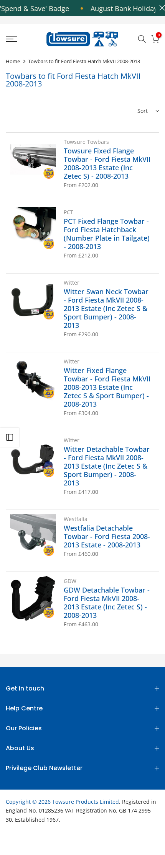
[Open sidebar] (9, 437)
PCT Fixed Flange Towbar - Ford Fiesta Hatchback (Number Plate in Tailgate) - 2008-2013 (107, 234)
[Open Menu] (23, 39)
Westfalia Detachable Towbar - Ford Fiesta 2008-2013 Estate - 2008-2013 (107, 536)
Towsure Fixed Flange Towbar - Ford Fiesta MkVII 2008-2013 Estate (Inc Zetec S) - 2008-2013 (107, 163)
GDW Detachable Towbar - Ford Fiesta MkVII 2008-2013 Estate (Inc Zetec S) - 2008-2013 (107, 602)
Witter (71, 282)
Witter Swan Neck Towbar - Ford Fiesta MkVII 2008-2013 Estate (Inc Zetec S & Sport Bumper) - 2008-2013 (106, 308)
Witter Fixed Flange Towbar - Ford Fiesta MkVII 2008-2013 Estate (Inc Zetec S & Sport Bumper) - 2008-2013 (107, 387)
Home (13, 61)
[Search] (142, 39)
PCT (68, 212)
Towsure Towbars (86, 141)
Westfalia (75, 519)
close (160, 8)
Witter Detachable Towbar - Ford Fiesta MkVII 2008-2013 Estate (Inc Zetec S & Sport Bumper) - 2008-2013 (107, 466)
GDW (70, 581)
